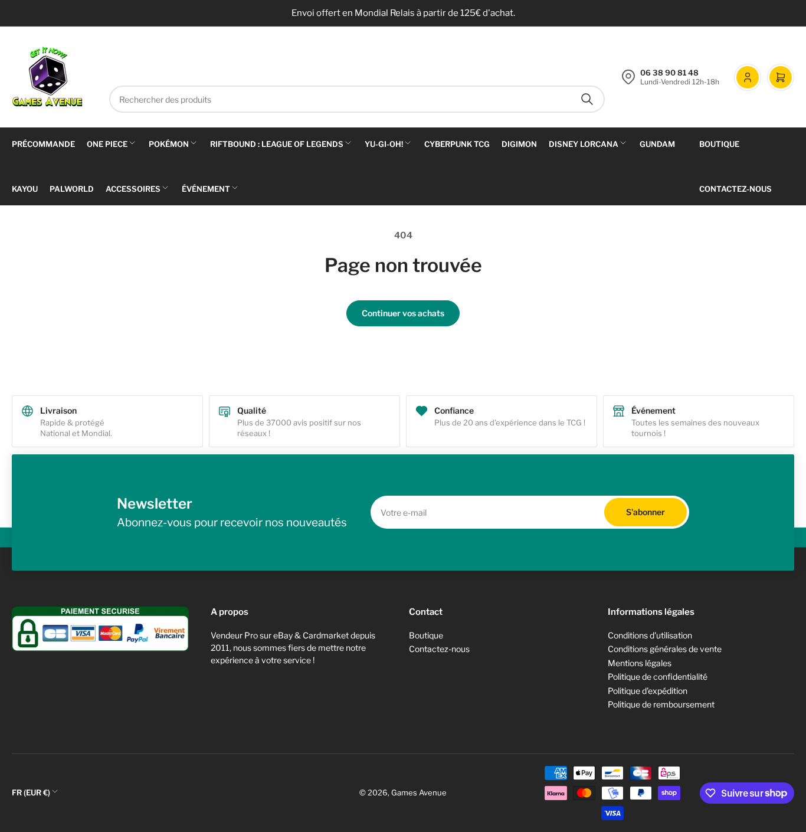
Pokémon (169, 144)
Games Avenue (419, 792)
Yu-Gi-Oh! (384, 144)
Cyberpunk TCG (457, 144)
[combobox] (357, 99)
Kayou (25, 189)
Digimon (519, 144)
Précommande (43, 144)
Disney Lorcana (583, 144)
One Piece (107, 144)
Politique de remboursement (661, 704)
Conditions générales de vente (665, 649)
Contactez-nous (735, 189)
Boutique (719, 144)
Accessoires (133, 189)
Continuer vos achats (403, 313)
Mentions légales (639, 663)
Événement (206, 189)
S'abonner (645, 512)
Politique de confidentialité (657, 677)
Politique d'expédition (647, 691)
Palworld (72, 189)
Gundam (657, 144)
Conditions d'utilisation (650, 635)
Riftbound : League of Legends (276, 144)
